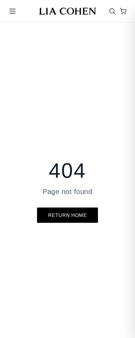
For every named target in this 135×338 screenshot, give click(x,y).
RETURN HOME (67, 215)
